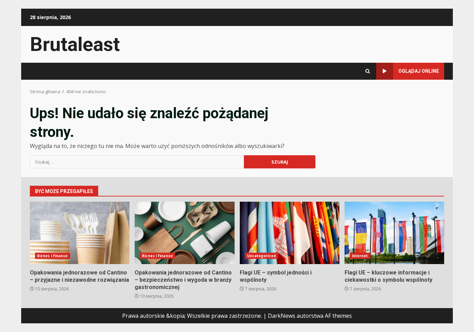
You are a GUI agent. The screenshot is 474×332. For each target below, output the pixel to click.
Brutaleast (75, 44)
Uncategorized (261, 255)
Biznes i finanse (52, 255)
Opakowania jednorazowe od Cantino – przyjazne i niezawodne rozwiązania (79, 233)
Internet (360, 255)
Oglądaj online (418, 71)
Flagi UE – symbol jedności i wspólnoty (289, 233)
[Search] (367, 71)
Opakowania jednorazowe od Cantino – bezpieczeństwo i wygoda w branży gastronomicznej (184, 233)
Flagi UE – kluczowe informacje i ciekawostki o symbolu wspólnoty (394, 233)
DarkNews (281, 316)
